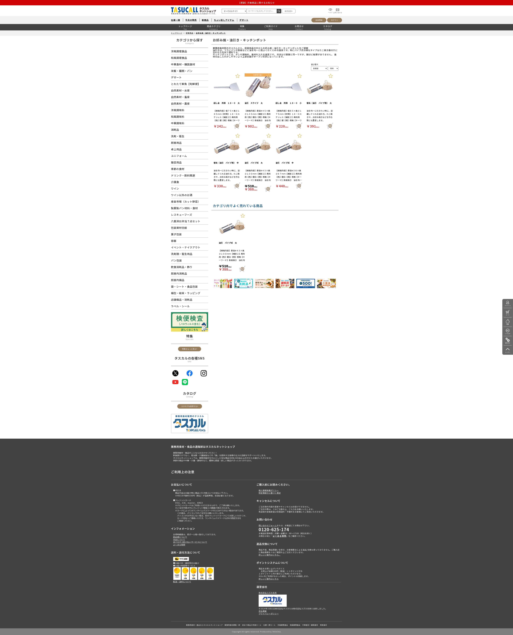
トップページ (185, 26)
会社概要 (263, 611)
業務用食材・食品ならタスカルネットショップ (204, 625)
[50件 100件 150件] (333, 68)
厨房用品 (189, 33)
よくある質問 (179, 544)
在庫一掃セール (269, 625)
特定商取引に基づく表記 (270, 492)
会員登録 (318, 20)
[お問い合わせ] (337, 7)
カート (508, 315)
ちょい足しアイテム (224, 20)
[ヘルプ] (330, 7)
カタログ (327, 26)
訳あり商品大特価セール (251, 625)
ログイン (334, 20)
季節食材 (323, 625)
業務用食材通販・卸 (232, 625)
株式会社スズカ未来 (268, 592)
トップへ (507, 352)
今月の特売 (191, 20)
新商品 (205, 20)
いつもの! (507, 333)
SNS (189, 361)
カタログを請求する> (189, 406)
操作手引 (507, 343)
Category (189, 43)
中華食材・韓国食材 (310, 625)
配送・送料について (182, 581)
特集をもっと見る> (189, 349)
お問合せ (299, 26)
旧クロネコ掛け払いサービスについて (190, 542)
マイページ (508, 305)
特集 (242, 26)
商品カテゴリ (214, 26)
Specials (190, 339)
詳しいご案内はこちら (269, 578)
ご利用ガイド (271, 26)
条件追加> (289, 11)
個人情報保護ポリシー (269, 490)
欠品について (179, 539)
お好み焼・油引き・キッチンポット (211, 33)
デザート (243, 20)
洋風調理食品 (282, 625)
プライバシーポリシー (269, 613)
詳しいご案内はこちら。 (270, 554)
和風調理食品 (295, 625)
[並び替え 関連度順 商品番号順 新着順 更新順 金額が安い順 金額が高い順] (319, 68)
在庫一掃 (175, 20)
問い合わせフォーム (268, 525)
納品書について (180, 536)
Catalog (189, 396)
